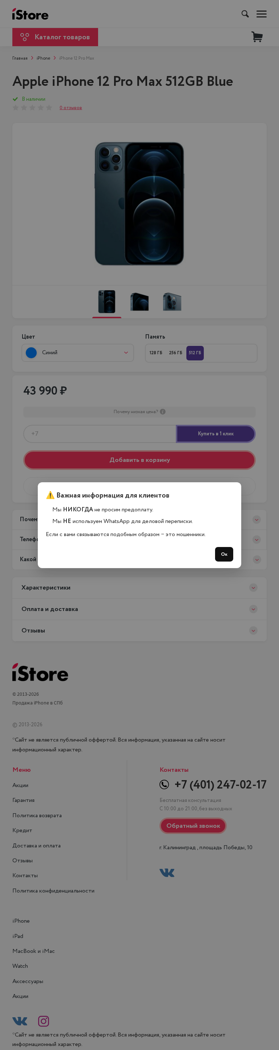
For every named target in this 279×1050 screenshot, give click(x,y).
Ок (224, 554)
